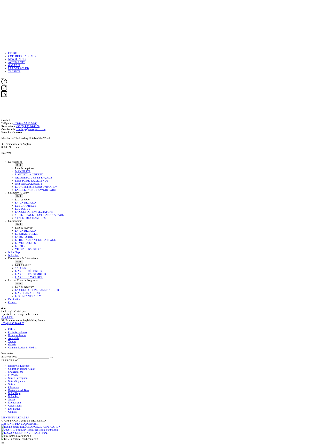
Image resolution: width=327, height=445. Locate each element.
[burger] (2, 78)
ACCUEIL (7, 317)
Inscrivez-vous (9, 356)
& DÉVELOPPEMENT (25, 423)
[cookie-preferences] (2, 442)
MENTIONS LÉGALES (15, 417)
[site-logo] (163, 108)
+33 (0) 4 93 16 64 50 (28, 126)
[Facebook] (4, 83)
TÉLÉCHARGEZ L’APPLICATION (40, 426)
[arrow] (51, 357)
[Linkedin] (4, 96)
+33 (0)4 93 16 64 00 (12, 323)
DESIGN (6, 423)
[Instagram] (4, 89)
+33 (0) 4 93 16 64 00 (25, 123)
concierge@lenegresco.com (30, 129)
